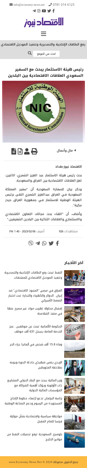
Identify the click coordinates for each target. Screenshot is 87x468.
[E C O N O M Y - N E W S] (43, 24)
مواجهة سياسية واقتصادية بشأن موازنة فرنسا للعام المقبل (36, 418)
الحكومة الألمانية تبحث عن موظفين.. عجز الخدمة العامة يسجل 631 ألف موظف (36, 329)
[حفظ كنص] (13, 151)
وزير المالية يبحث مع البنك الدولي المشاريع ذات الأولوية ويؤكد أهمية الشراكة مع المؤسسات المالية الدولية (34, 385)
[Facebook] (53, 11)
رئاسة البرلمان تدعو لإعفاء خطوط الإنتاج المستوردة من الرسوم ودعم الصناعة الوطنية (33, 400)
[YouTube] (44, 11)
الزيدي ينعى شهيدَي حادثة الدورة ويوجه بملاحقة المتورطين (36, 365)
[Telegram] (34, 11)
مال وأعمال (65, 150)
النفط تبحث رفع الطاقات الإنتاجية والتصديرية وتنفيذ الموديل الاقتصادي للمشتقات (33, 275)
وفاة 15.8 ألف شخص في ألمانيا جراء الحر (36, 344)
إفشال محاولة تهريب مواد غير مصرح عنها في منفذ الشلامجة (34, 311)
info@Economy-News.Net (29, 5)
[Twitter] (49, 11)
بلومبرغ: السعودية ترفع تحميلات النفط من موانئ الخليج (34, 436)
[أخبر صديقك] (27, 151)
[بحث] (29, 53)
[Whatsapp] (44, 243)
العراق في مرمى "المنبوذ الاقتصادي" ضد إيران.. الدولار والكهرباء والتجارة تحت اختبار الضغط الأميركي (35, 296)
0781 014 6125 (64, 5)
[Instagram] (39, 11)
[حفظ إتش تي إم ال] (20, 151)
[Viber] (30, 243)
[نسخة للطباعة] (34, 151)
